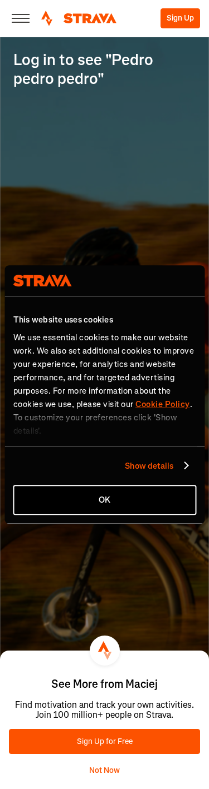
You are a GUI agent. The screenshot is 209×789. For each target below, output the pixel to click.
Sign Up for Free (105, 741)
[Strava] (78, 18)
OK (104, 499)
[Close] (20, 18)
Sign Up (180, 18)
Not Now (104, 770)
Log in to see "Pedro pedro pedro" (83, 69)
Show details (149, 466)
